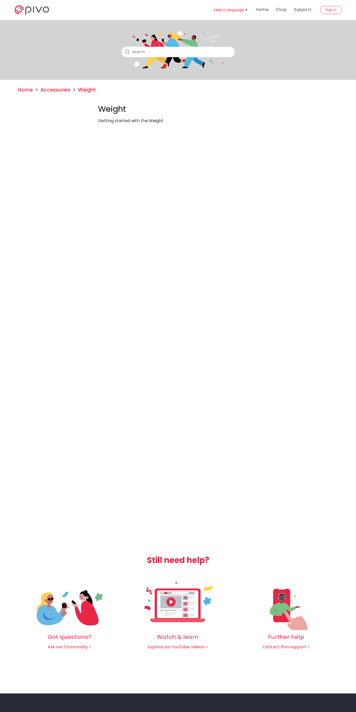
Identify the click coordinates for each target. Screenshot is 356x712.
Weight (87, 89)
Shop (281, 10)
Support (303, 10)
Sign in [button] (331, 10)
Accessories (55, 89)
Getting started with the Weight (130, 121)
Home (262, 10)
